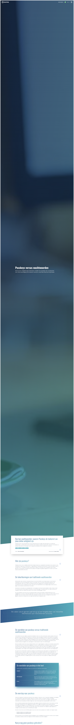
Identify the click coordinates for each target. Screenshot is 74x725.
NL (67, 2)
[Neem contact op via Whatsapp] (65, 2)
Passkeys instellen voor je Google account (24, 712)
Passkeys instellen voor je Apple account (24, 713)
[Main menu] (71, 2)
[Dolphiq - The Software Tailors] (5, 2)
